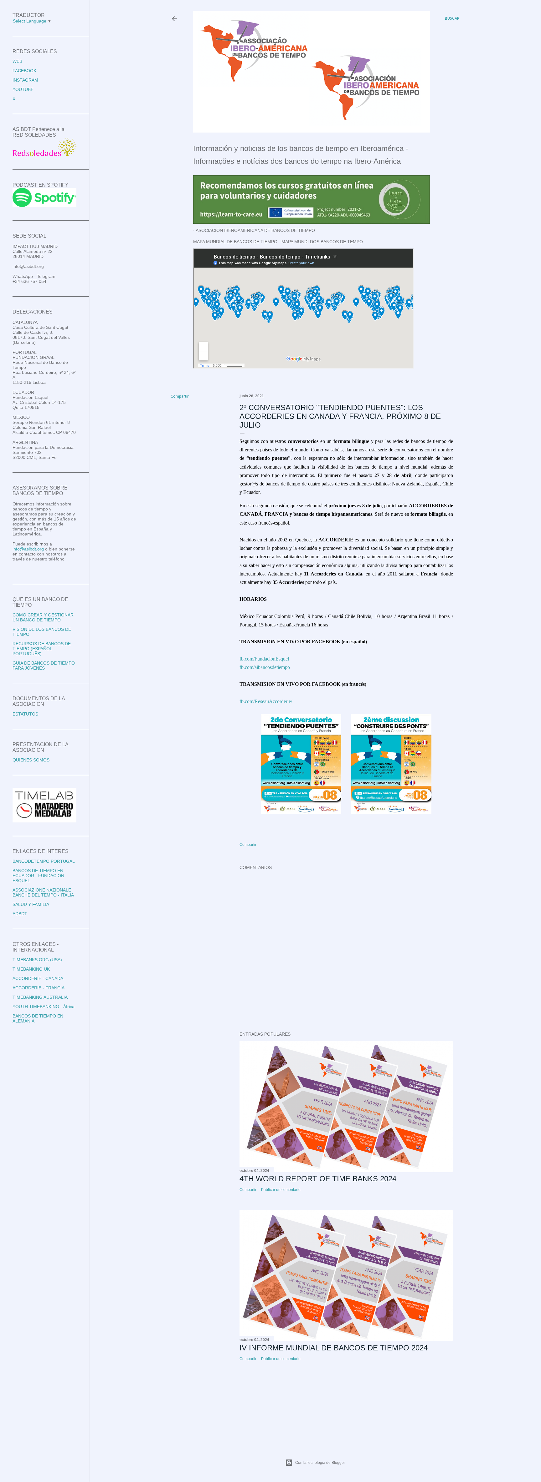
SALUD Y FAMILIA (31, 904)
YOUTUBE (23, 89)
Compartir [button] (180, 396)
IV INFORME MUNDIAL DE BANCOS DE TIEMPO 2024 (334, 1348)
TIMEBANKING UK (31, 969)
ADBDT (20, 913)
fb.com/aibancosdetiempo (265, 667)
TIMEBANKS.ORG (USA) (37, 959)
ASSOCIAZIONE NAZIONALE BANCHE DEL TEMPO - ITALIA (43, 892)
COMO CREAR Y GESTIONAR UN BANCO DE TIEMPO (43, 617)
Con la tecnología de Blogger (320, 1462)
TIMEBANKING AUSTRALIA (40, 997)
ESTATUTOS (25, 713)
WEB (17, 61)
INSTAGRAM (25, 80)
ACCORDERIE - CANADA (38, 978)
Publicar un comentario (281, 1190)
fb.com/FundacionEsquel (264, 658)
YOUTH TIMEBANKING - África (44, 1006)
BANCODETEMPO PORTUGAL (44, 861)
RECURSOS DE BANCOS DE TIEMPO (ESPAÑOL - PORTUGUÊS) (42, 648)
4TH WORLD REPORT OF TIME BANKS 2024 (318, 1178)
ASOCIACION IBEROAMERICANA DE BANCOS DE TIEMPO (255, 230)
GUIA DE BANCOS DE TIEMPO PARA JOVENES (44, 666)
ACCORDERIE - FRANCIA (38, 987)
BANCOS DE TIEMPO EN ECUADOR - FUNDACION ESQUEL (38, 875)
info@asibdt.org (28, 548)
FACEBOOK (24, 70)
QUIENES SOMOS (31, 759)
